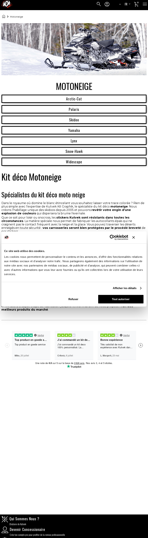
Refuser (73, 299)
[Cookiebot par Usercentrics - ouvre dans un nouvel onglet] (112, 237)
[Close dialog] (119, 215)
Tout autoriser (121, 299)
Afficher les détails (125, 288)
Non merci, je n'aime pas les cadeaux (74, 319)
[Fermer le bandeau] (138, 237)
